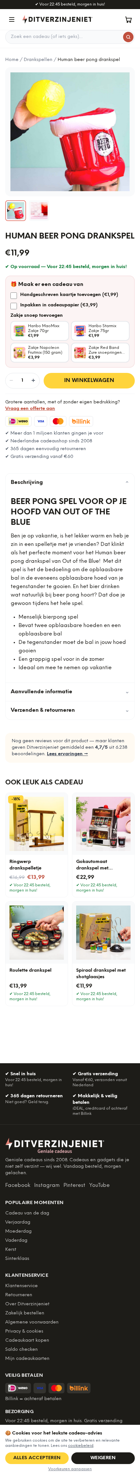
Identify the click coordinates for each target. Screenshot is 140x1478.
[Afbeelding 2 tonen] (39, 210)
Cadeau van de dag (27, 1213)
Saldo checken (21, 1349)
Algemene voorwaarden (32, 1322)
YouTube (99, 1185)
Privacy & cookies (24, 1331)
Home (12, 59)
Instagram (47, 1185)
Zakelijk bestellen (24, 1313)
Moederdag (18, 1231)
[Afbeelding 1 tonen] (15, 210)
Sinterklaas (17, 1258)
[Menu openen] (11, 19)
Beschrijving (70, 483)
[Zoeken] (128, 37)
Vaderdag (16, 1240)
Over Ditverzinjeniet (27, 1304)
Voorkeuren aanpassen (70, 1469)
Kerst (10, 1249)
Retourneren (18, 1295)
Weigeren (103, 1458)
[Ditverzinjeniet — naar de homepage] (57, 19)
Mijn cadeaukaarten (27, 1358)
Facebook (17, 1185)
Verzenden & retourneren (70, 710)
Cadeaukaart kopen (27, 1340)
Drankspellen (38, 59)
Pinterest (74, 1185)
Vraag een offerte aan (30, 408)
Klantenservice (21, 1286)
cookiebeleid (80, 1446)
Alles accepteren (37, 1458)
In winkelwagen (89, 380)
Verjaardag (17, 1222)
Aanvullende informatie (70, 692)
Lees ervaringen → (67, 754)
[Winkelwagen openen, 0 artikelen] (128, 19)
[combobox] (70, 37)
